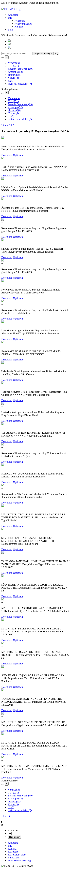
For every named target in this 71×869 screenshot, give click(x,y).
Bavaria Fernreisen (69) (20, 68)
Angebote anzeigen (43, 53)
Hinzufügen (14, 837)
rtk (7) (11, 80)
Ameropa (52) (15, 71)
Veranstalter (14, 62)
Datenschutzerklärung (19, 860)
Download (6, 155)
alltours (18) (14, 74)
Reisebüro (20, 20)
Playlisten (13, 830)
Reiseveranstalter (23, 23)
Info (10, 17)
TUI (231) (13, 65)
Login (11, 29)
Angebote (13, 14)
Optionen (18, 155)
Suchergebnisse (9, 89)
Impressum (13, 857)
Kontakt (19, 26)
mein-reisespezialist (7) (20, 83)
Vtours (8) (13, 77)
